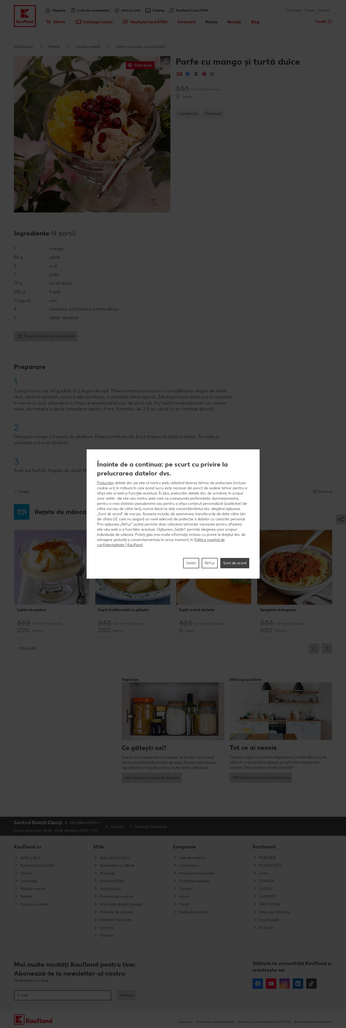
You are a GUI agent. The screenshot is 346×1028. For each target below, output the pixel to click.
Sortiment (264, 847)
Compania (294, 10)
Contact (323, 10)
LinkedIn (298, 983)
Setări (191, 563)
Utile (98, 847)
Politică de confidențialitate (215, 1022)
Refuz (210, 563)
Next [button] (327, 648)
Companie (184, 847)
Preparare (213, 113)
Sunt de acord (234, 563)
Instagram (284, 983)
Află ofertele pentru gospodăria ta (261, 777)
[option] (51, 584)
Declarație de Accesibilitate (313, 1022)
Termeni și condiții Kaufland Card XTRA (264, 1022)
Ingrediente (187, 113)
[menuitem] (55, 22)
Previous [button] (314, 648)
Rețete (54, 46)
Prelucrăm (105, 483)
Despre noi (185, 1022)
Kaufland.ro (23, 46)
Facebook (258, 983)
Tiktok (311, 983)
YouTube (271, 983)
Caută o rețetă (88, 46)
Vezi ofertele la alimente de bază (151, 778)
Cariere (309, 10)
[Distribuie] (179, 74)
